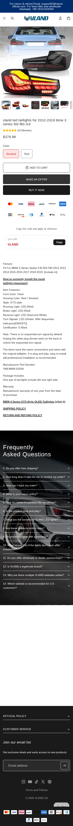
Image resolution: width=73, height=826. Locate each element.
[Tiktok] (36, 782)
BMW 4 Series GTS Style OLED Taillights (28, 401)
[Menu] (4, 18)
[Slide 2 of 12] (16, 105)
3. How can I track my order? (20, 485)
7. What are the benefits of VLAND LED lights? (30, 519)
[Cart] (68, 18)
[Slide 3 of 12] (26, 105)
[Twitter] (43, 782)
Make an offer (36, 179)
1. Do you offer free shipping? (20, 468)
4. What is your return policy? (20, 494)
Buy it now (36, 190)
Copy (59, 242)
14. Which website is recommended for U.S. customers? (29, 585)
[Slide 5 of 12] (45, 105)
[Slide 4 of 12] (35, 105)
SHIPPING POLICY (14, 408)
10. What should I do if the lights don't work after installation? (31, 547)
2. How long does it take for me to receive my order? (34, 476)
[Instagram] (23, 782)
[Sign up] (64, 765)
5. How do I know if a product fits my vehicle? (29, 502)
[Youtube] (30, 782)
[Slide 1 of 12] (6, 105)
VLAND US (41, 797)
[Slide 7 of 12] (64, 105)
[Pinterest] (49, 782)
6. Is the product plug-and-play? (22, 511)
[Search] (12, 18)
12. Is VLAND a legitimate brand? (22, 566)
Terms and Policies (36, 789)
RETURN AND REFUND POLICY (22, 415)
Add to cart (39, 167)
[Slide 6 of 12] (55, 105)
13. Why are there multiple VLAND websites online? (33, 575)
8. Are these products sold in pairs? (24, 528)
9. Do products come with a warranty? (25, 536)
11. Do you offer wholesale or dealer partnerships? (33, 557)
